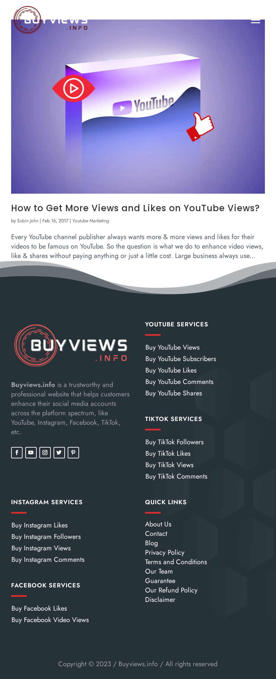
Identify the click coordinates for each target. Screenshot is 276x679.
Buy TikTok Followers (174, 442)
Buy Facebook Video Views (50, 620)
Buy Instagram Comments (47, 559)
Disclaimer (160, 600)
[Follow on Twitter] (59, 452)
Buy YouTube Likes (171, 370)
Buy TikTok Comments (176, 476)
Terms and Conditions (176, 562)
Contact (156, 534)
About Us (158, 524)
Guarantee (160, 581)
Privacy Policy (164, 552)
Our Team (159, 571)
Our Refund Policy (171, 590)
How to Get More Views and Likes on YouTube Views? (135, 208)
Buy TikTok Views (169, 465)
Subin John (27, 220)
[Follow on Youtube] (31, 452)
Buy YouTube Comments (179, 382)
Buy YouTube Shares (173, 393)
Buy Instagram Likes (39, 525)
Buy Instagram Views (41, 548)
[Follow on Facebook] (17, 452)
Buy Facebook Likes (39, 608)
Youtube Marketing (90, 220)
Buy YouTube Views (172, 347)
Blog (151, 543)
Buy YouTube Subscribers (180, 359)
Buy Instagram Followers (46, 537)
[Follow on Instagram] (45, 452)
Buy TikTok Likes (168, 453)
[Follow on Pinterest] (73, 452)
